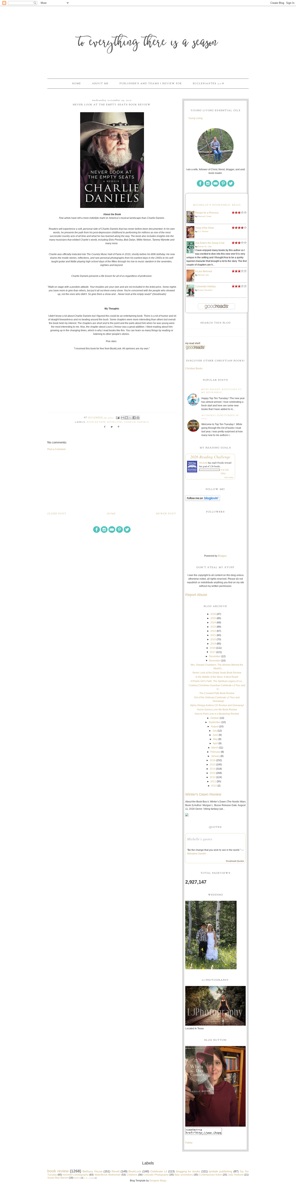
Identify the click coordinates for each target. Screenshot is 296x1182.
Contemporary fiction (210, 1174)
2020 (213, 639)
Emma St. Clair (205, 246)
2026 (213, 614)
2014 (212, 768)
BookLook (114, 422)
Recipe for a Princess (206, 212)
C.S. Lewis (89, 1178)
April (215, 743)
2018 (212, 648)
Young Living (195, 118)
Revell (115, 1171)
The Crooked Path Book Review (216, 693)
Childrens (132, 1174)
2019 (213, 643)
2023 (213, 626)
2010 (214, 785)
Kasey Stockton (205, 290)
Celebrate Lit (158, 1171)
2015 (212, 764)
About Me (100, 83)
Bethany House (92, 1171)
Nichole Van (203, 275)
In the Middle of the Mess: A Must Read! (217, 677)
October (214, 718)
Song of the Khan (204, 227)
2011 (213, 781)
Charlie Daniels (136, 422)
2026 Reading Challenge (210, 456)
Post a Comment (56, 449)
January (215, 756)
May (215, 739)
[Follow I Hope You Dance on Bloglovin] (202, 500)
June (215, 735)
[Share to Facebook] (134, 418)
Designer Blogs (157, 1180)
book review (96, 422)
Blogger (222, 555)
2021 (213, 635)
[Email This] (123, 418)
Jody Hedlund (235, 1174)
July (214, 730)
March (214, 747)
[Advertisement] (111, 481)
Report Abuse (196, 595)
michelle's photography (75, 1174)
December (214, 656)
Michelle (203, 462)
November (214, 660)
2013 (212, 773)
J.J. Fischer (203, 231)
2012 (212, 777)
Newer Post (166, 514)
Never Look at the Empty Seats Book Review (217, 672)
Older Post (56, 514)
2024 (213, 622)
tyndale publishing (220, 1171)
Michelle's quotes (199, 838)
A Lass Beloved (203, 271)
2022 (213, 631)
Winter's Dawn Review (203, 794)
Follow (189, 1142)
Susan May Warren (57, 1177)
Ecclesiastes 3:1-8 (208, 83)
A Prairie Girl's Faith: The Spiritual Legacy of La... (216, 681)
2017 (212, 652)
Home (76, 83)
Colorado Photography (156, 1174)
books (77, 1178)
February (215, 751)
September (215, 722)
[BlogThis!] (126, 418)
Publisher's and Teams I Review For (151, 83)
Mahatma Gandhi (196, 853)
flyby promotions (184, 1174)
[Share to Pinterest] (138, 418)
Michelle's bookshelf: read (217, 205)
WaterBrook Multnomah (108, 1174)
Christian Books (194, 368)
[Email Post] (118, 417)
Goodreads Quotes (235, 861)
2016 (212, 760)
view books (228, 477)
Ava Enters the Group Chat (209, 243)
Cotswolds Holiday (205, 286)
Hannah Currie (204, 216)
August (214, 726)
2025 (213, 618)
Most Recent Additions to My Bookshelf (221, 391)
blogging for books (188, 1171)
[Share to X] (130, 418)
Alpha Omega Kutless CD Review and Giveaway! (217, 705)
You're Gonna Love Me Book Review (217, 709)
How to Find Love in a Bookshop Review (217, 713)
